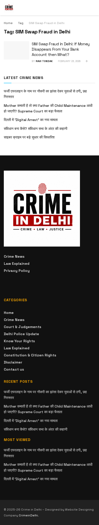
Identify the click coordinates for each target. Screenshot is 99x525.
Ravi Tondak (44, 61)
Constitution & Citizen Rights (30, 355)
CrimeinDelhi (28, 515)
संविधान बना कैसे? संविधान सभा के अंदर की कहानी (35, 128)
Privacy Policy (17, 270)
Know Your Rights (19, 341)
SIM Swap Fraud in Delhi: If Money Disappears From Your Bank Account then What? (61, 49)
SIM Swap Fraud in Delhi (46, 23)
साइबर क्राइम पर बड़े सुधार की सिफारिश (29, 137)
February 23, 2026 (68, 61)
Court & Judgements (22, 327)
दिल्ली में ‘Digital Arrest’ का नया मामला (31, 119)
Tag (20, 23)
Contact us (14, 369)
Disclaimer (13, 362)
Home (8, 23)
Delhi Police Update (21, 334)
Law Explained (16, 263)
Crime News (14, 256)
